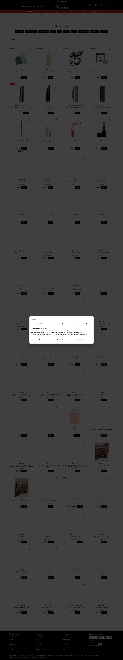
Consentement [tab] (40, 323)
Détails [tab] (61, 323)
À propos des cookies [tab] (82, 323)
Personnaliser (60, 339)
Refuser (41, 339)
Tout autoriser (82, 339)
